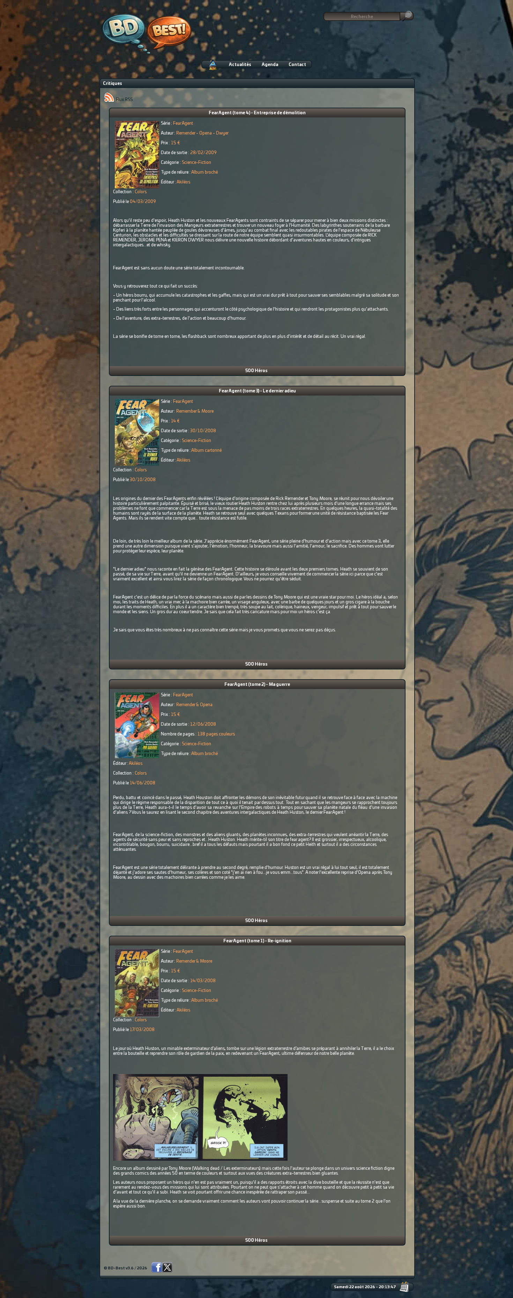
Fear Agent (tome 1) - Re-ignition (257, 941)
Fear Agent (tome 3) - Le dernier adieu (257, 391)
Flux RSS (124, 99)
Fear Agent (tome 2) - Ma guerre (257, 684)
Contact (297, 65)
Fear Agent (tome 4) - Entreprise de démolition (257, 113)
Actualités (240, 65)
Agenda (270, 65)
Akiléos (183, 182)
